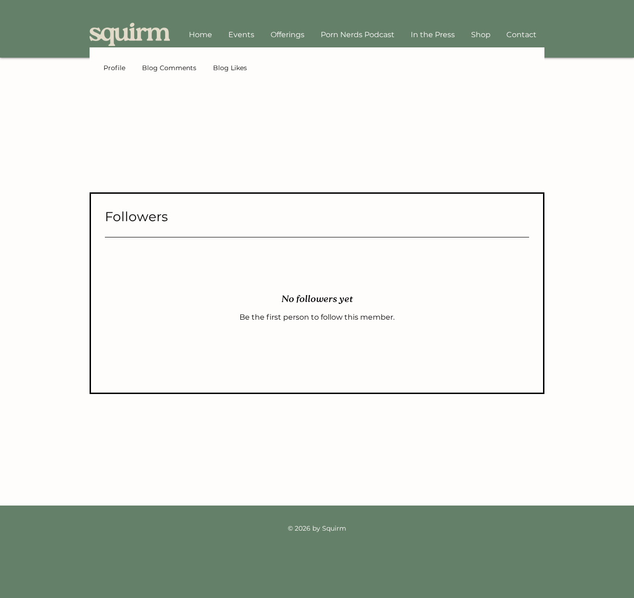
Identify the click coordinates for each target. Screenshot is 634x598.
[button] (287, 35)
